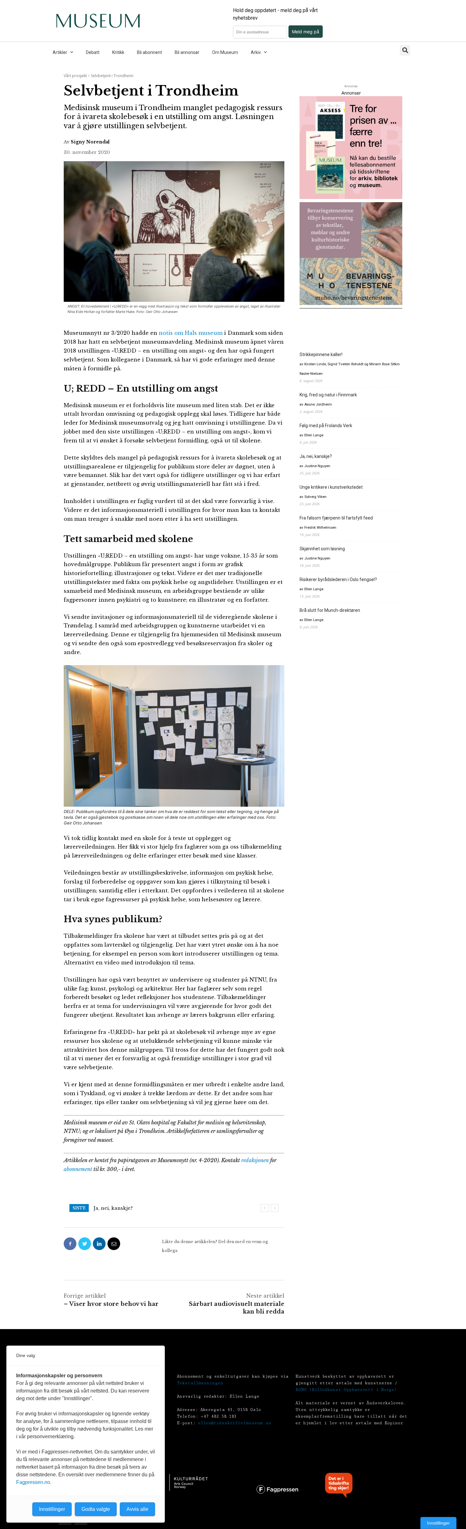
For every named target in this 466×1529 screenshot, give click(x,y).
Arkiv (256, 52)
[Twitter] (84, 1243)
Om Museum (225, 52)
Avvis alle (137, 1509)
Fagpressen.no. (33, 1482)
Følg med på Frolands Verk (326, 425)
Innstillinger (438, 1523)
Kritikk (118, 52)
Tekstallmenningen (200, 1383)
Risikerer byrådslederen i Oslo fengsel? (338, 579)
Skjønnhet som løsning (322, 548)
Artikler (60, 52)
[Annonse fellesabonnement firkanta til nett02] (351, 147)
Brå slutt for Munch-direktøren (330, 610)
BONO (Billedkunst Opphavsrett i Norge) (346, 1389)
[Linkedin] (99, 1243)
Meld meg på (305, 31)
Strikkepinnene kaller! (321, 354)
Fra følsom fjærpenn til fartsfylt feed (336, 517)
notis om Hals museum (191, 333)
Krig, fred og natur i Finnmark (328, 394)
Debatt (93, 52)
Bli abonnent (149, 52)
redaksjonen (255, 1160)
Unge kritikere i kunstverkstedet (331, 487)
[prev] (265, 1208)
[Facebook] (70, 1243)
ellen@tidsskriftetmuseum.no (234, 1423)
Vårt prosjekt (75, 75)
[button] (405, 50)
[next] (275, 1208)
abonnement (78, 1169)
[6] (351, 253)
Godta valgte (95, 1509)
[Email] (113, 1243)
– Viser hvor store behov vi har (111, 1304)
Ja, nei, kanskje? (113, 1208)
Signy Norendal (90, 142)
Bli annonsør (187, 52)
